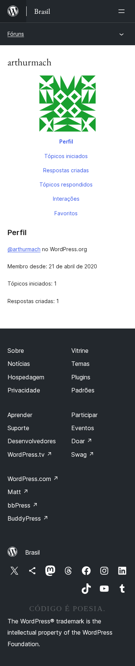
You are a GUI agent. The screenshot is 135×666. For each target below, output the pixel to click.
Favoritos (66, 213)
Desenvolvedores (32, 441)
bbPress (23, 505)
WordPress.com (33, 478)
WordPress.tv (30, 454)
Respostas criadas (66, 170)
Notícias (19, 363)
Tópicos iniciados (66, 156)
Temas (80, 363)
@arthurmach (24, 249)
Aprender (20, 415)
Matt (18, 492)
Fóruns (16, 34)
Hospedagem (26, 377)
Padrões (82, 390)
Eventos (82, 428)
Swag (82, 454)
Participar (84, 415)
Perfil (66, 141)
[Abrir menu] (123, 11)
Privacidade (24, 390)
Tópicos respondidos (66, 184)
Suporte (18, 428)
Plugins (80, 377)
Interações (66, 198)
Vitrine (79, 350)
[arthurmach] (68, 105)
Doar (81, 441)
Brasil (32, 552)
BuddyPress (28, 518)
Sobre (16, 350)
